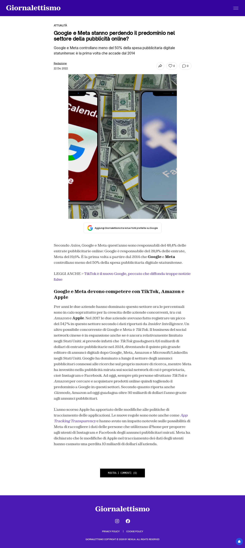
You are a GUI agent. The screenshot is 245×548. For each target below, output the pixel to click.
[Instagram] (117, 521)
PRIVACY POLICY (111, 531)
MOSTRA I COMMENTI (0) (122, 473)
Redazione (60, 63)
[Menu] (236, 8)
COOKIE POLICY (134, 531)
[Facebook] (127, 521)
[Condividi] (160, 66)
